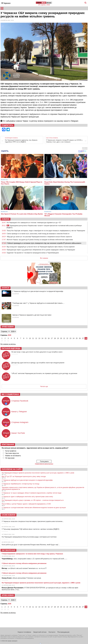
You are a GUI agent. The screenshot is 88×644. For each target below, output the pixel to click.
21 (64, 338)
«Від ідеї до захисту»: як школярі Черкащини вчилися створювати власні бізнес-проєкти (39, 236)
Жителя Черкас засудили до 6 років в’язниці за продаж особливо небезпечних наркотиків (40, 239)
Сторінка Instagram (19, 422)
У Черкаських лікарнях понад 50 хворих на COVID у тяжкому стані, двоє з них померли (64, 141)
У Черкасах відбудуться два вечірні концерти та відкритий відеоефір (37, 291)
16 (48, 338)
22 (67, 338)
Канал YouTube (18, 433)
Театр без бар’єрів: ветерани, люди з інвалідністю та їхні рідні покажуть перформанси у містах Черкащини (46, 230)
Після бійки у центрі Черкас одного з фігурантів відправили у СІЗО (26, 504)
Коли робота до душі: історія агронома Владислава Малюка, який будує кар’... (31, 544)
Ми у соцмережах (10, 394)
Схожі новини (8, 515)
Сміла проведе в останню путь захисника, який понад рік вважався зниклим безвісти (38, 233)
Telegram (74, 121)
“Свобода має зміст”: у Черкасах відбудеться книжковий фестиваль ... (38, 303)
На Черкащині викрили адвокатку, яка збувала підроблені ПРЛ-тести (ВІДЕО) (21, 141)
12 (36, 338)
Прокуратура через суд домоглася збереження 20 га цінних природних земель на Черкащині (41, 250)
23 (70, 338)
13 (39, 338)
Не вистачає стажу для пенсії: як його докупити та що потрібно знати (36, 352)
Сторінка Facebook (19, 401)
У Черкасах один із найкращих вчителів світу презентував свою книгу (27, 496)
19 (58, 338)
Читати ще (44, 386)
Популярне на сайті (11, 469)
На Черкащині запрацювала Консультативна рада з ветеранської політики (29, 537)
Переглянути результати (44, 464)
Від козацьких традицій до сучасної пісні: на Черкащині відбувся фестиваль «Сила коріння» (41, 247)
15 (45, 338)
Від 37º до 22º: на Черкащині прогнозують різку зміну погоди (24, 476)
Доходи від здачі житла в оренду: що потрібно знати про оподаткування (37, 363)
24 (73, 338)
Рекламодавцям (63, 632)
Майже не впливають (13, 455)
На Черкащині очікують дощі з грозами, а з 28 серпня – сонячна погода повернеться (33, 500)
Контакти (52, 632)
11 (33, 338)
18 (55, 338)
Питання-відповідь (11, 348)
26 (80, 338)
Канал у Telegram (19, 411)
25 (76, 338)
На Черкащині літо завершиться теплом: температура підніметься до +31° (34, 222)
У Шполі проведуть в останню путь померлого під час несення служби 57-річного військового (44, 243)
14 (42, 338)
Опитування (8, 444)
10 (30, 338)
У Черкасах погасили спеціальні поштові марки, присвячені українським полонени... (33, 521)
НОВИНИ (5, 219)
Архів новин (8, 327)
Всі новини (44, 258)
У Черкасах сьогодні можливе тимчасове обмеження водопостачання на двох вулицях (34, 507)
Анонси (5, 288)
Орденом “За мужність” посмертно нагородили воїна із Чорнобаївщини (33, 253)
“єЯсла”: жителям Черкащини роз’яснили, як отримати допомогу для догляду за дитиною (44, 373)
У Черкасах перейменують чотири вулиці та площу (20, 484)
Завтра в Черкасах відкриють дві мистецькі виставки (31, 315)
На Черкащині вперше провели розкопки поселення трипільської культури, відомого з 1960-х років (38, 473)
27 (83, 338)
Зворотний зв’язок (39, 632)
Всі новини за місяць (8, 344)
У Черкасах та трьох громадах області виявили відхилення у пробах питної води (31, 493)
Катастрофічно (10, 451)
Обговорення (8, 550)
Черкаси (6, 3)
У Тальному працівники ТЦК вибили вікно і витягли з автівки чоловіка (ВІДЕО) (30, 529)
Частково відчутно (12, 453)
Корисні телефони (24, 632)
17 (52, 338)
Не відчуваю (9, 458)
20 (61, 338)
